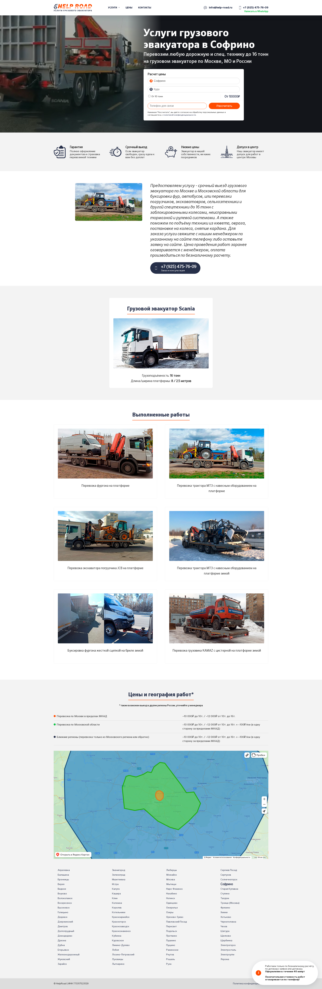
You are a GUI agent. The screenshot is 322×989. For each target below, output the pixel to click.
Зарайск (62, 964)
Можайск (171, 875)
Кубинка (116, 936)
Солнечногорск (229, 879)
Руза (168, 964)
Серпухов (226, 875)
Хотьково (226, 917)
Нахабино (171, 893)
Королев (117, 908)
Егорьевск (63, 950)
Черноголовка (228, 922)
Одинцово (171, 903)
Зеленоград (118, 875)
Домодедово (65, 936)
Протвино (171, 936)
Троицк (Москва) (230, 903)
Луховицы (117, 959)
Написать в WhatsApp (256, 11)
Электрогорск (228, 945)
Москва (170, 879)
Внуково (62, 893)
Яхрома (225, 959)
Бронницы (63, 879)
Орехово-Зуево (174, 917)
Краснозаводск (120, 926)
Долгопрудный (66, 931)
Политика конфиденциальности (250, 983)
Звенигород (118, 870)
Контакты (144, 8)
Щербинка (226, 940)
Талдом (225, 898)
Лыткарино (118, 964)
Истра (115, 884)
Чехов (224, 926)
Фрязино (225, 908)
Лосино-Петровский (123, 954)
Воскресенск (65, 903)
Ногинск (170, 898)
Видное (62, 889)
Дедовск (62, 917)
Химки (224, 912)
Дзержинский (65, 922)
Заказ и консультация (178, 268)
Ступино (225, 893)
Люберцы (171, 870)
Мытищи (171, 884)
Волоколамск (65, 898)
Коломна (117, 903)
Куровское (118, 940)
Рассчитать (224, 106)
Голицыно (63, 912)
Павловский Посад (176, 922)
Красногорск (119, 922)
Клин (115, 898)
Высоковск (64, 908)
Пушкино (171, 940)
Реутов (170, 954)
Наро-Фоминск (174, 889)
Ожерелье (172, 908)
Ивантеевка (118, 879)
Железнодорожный (68, 954)
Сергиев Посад (229, 870)
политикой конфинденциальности (179, 115)
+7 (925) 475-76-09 (255, 7)
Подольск (171, 931)
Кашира (116, 893)
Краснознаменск (121, 931)
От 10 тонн (157, 96)
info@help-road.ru (220, 7)
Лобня (115, 950)
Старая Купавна (229, 889)
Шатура (225, 931)
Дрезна (62, 940)
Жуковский (64, 959)
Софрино (227, 884)
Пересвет (171, 926)
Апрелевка (64, 870)
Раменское (172, 950)
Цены (129, 8)
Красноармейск (120, 917)
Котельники (118, 912)
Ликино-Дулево (121, 945)
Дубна (61, 945)
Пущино (170, 945)
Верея (61, 884)
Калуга (116, 889)
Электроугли (227, 954)
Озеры (169, 912)
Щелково (226, 936)
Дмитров (63, 926)
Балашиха (63, 875)
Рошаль (170, 959)
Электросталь (228, 950)
